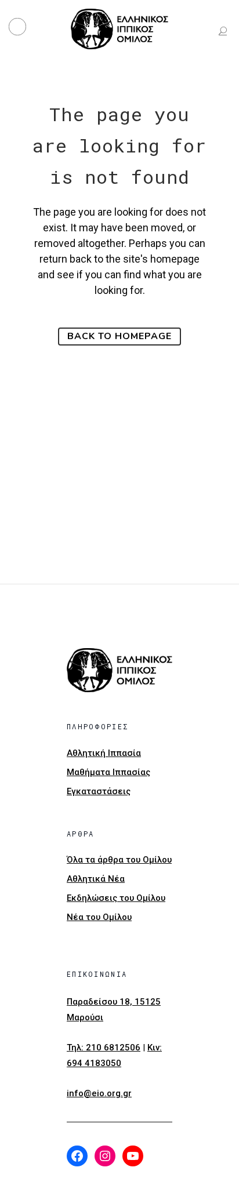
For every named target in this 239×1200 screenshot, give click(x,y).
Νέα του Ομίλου (99, 917)
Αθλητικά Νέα (96, 879)
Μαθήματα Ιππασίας (108, 772)
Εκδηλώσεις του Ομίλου (116, 898)
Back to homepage (119, 336)
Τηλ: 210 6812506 (103, 1047)
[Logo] (119, 29)
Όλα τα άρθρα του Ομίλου (119, 859)
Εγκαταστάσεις (99, 791)
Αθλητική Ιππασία (104, 753)
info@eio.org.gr (99, 1093)
